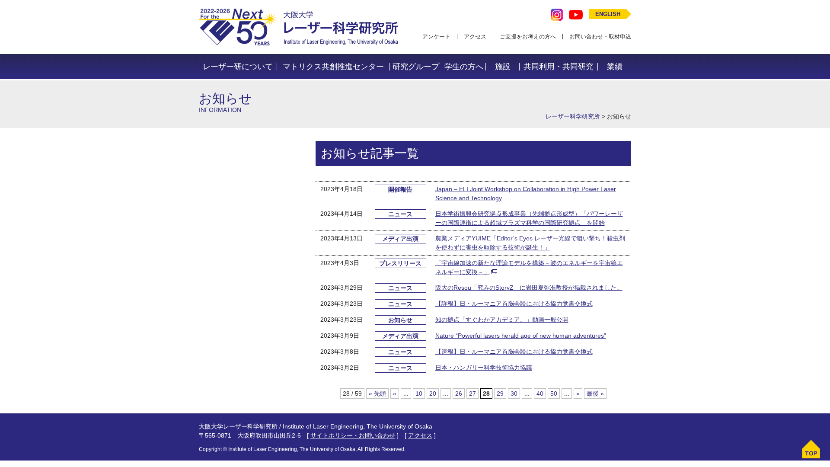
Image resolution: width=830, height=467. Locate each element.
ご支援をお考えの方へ (528, 36)
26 (458, 393)
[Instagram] (557, 14)
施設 (503, 66)
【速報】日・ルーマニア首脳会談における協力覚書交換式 (514, 351)
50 (553, 393)
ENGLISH (607, 14)
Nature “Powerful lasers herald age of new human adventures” (520, 335)
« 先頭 (377, 393)
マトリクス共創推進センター (333, 66)
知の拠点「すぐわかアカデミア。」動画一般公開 (501, 319)
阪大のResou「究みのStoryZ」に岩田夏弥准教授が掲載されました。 (528, 287)
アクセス (475, 36)
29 (500, 393)
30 (514, 393)
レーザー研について (238, 66)
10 (418, 393)
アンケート (436, 36)
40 (539, 393)
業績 (614, 66)
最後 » (595, 393)
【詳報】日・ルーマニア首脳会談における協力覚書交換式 (514, 303)
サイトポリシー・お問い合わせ (352, 435)
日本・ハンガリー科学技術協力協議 (483, 367)
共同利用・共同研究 (559, 66)
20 (432, 393)
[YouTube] (576, 14)
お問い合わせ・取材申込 (600, 36)
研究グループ (416, 66)
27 (472, 393)
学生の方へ (463, 66)
